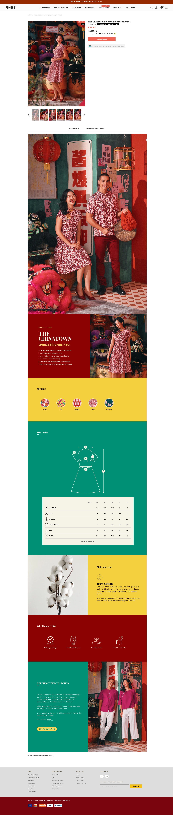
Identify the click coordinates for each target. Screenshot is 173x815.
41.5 (97, 536)
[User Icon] (156, 7)
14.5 (105, 508)
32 (120, 530)
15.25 (112, 508)
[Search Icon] (151, 8)
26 (97, 530)
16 (119, 508)
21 (119, 519)
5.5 (120, 525)
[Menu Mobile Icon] (166, 7)
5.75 (127, 525)
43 (120, 536)
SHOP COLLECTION (47, 729)
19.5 (105, 519)
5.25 (112, 525)
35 (97, 513)
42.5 (112, 536)
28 (105, 530)
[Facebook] (102, 776)
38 (112, 513)
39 (120, 513)
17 (127, 508)
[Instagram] (107, 776)
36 (105, 513)
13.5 (97, 508)
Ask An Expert (48, 756)
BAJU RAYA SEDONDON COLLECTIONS (86, 2)
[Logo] (17, 7)
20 (112, 519)
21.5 (127, 519)
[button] (92, 27)
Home (30, 15)
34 (127, 530)
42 (105, 536)
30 (112, 530)
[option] (56, 63)
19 (97, 519)
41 (127, 513)
